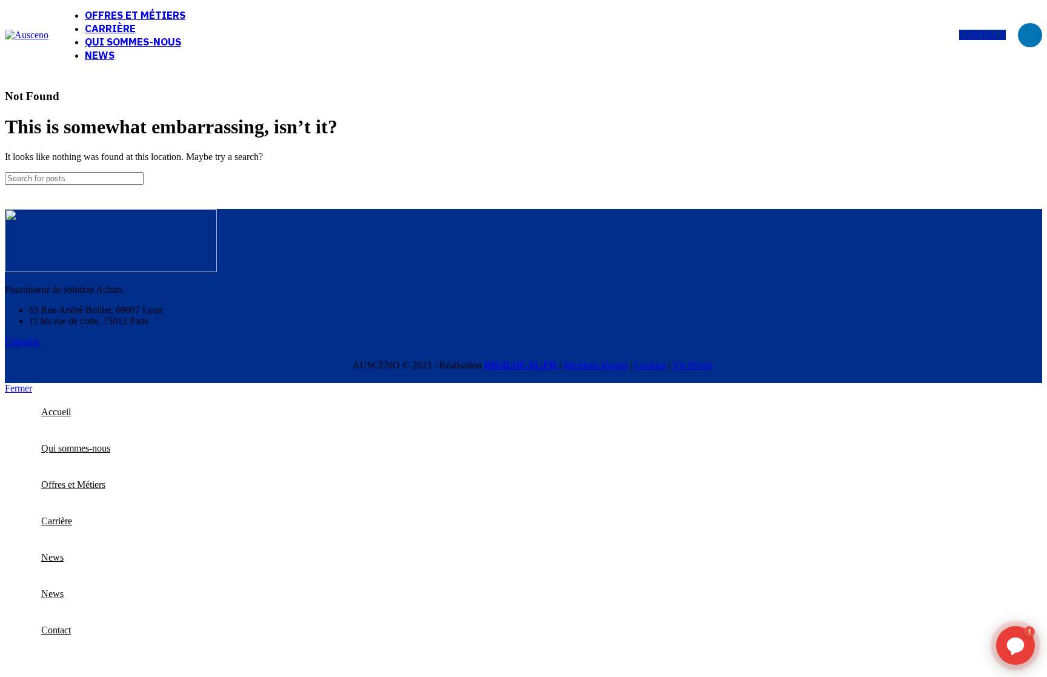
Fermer (18, 388)
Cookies (650, 365)
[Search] (1028, 178)
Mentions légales (595, 365)
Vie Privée (693, 365)
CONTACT (982, 35)
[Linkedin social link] (1030, 35)
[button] (1015, 645)
